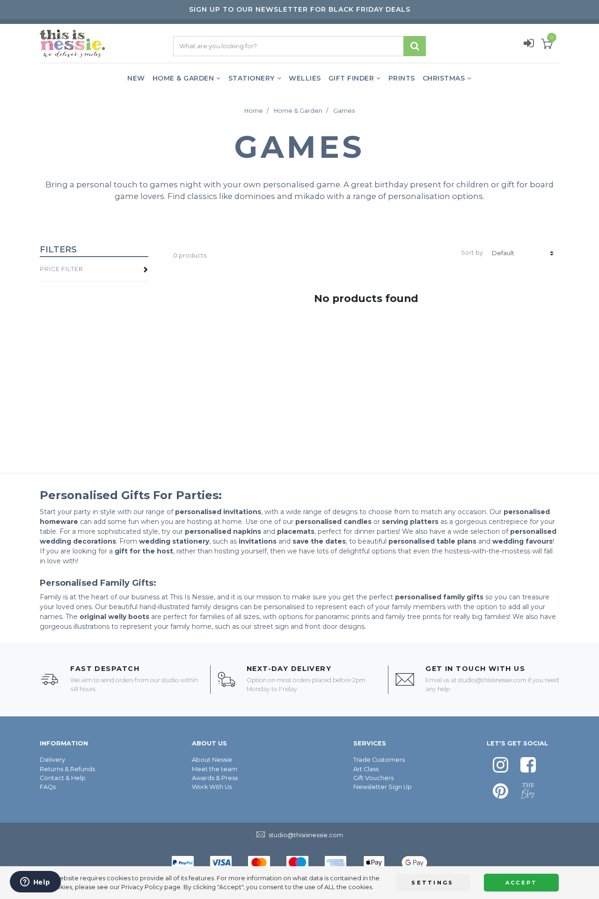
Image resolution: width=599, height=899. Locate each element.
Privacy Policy (142, 887)
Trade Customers (379, 759)
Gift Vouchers (373, 777)
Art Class (366, 769)
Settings (432, 882)
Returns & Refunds (67, 769)
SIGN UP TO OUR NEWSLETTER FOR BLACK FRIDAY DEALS (299, 9)
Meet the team (214, 769)
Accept (521, 882)
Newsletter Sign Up (382, 786)
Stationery (251, 78)
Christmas (444, 78)
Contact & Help (63, 777)
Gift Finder (351, 78)
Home (253, 110)
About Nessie (212, 759)
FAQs (48, 786)
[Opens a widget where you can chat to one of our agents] (35, 882)
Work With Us (212, 786)
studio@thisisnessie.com (492, 680)
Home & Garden (183, 78)
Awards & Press (215, 777)
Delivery (52, 759)
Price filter (61, 269)
